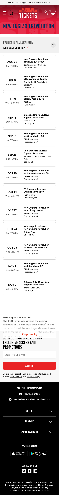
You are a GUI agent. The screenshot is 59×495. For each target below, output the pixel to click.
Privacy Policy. (33, 376)
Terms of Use (16, 376)
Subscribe (29, 365)
